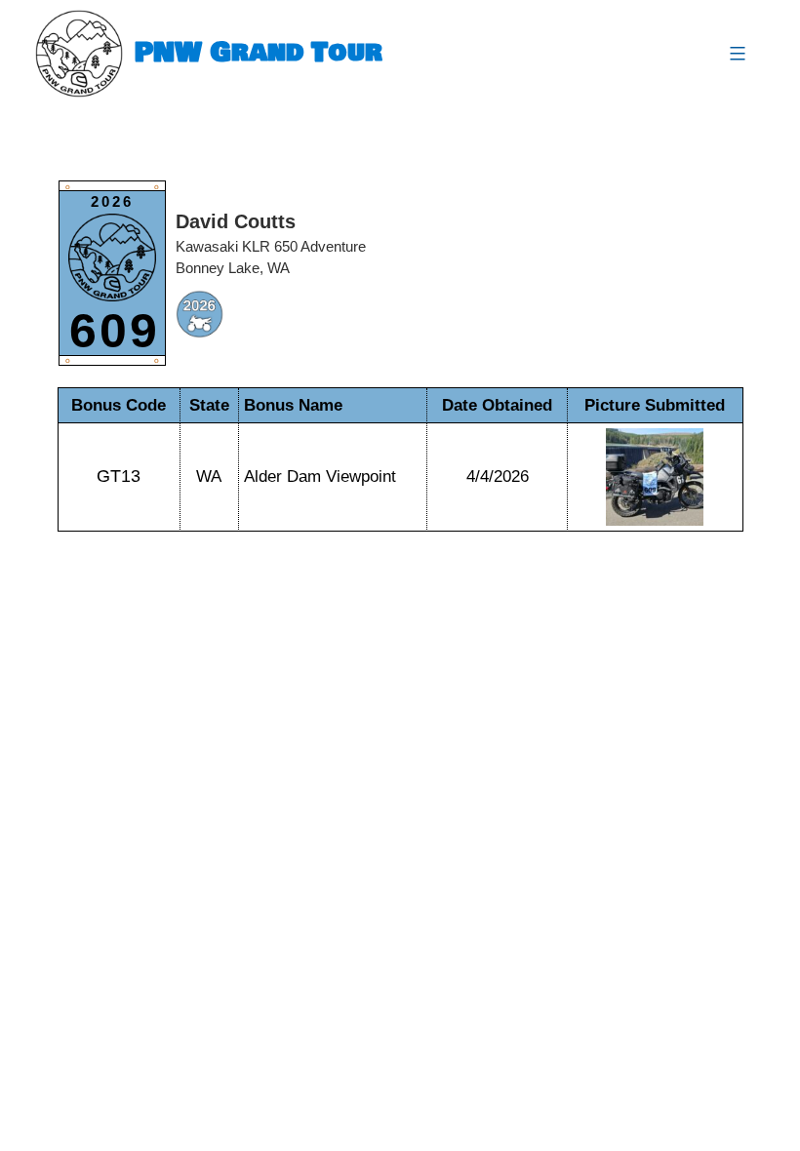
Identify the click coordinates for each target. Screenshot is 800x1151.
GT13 (118, 476)
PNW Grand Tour (258, 53)
